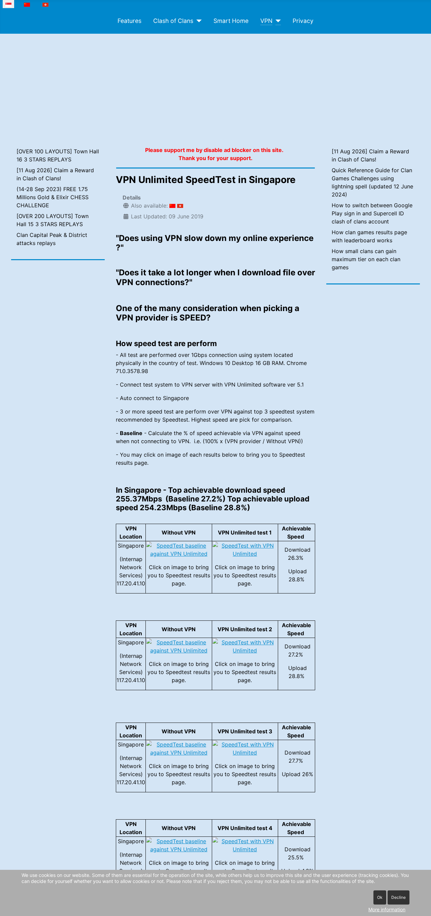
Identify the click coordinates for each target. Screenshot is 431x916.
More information (386, 909)
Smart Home (230, 20)
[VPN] (276, 21)
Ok (380, 897)
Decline (398, 897)
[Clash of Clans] (197, 21)
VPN (266, 20)
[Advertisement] (215, 84)
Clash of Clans (173, 20)
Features (129, 20)
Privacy (303, 20)
